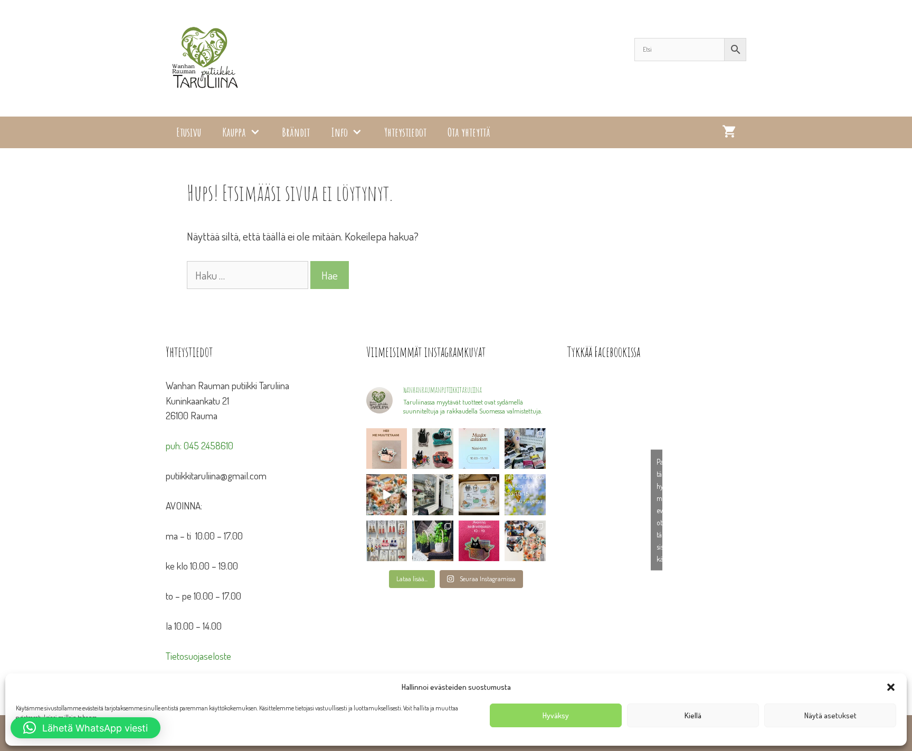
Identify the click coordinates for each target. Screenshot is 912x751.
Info (339, 132)
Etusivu (188, 132)
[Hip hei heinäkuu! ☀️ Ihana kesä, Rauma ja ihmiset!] (479, 494)
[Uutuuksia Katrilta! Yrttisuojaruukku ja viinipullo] (432, 541)
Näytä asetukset (830, 715)
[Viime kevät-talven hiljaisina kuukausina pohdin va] (386, 448)
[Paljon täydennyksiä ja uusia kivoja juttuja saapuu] (432, 448)
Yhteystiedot (405, 132)
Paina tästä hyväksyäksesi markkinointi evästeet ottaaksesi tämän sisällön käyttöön (659, 510)
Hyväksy (556, 715)
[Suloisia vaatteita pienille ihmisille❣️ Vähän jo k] (525, 541)
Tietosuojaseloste (198, 655)
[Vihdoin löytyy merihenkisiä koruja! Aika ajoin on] (386, 541)
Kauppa (234, 132)
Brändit (296, 132)
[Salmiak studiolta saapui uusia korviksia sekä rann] (525, 448)
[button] (891, 687)
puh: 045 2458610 (199, 445)
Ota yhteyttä (469, 132)
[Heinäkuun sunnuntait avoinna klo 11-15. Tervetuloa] (432, 494)
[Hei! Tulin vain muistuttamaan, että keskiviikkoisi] (479, 541)
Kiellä (693, 715)
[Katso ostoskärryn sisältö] (728, 132)
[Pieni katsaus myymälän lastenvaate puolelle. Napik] (386, 494)
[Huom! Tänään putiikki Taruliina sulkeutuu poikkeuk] (479, 448)
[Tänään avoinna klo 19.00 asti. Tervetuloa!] (525, 494)
